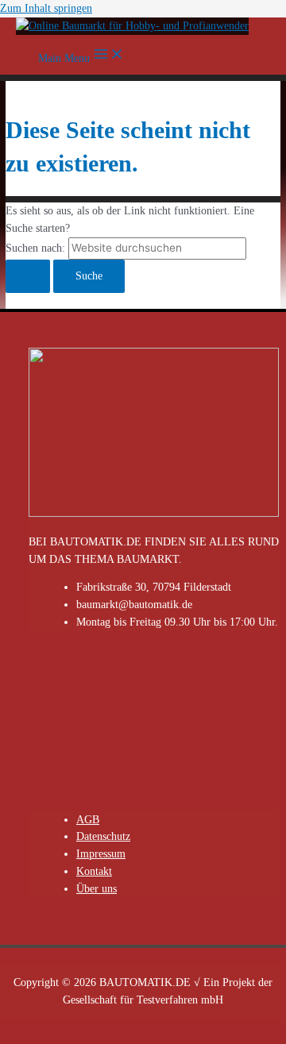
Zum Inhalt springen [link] (46, 8)
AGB (87, 820)
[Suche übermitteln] (28, 276)
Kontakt (94, 871)
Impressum (101, 854)
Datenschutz (103, 836)
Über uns (96, 889)
